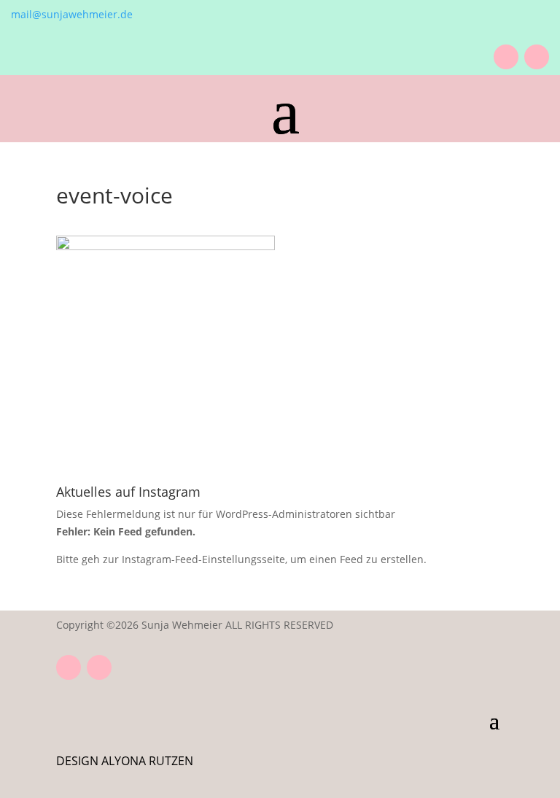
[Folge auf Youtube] (506, 56)
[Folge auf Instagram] (536, 56)
